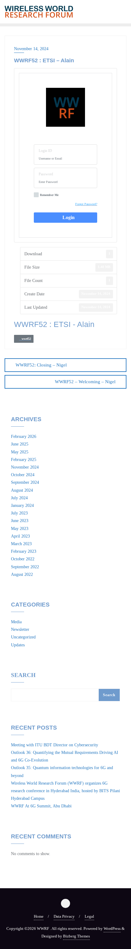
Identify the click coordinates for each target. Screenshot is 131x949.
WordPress (112, 928)
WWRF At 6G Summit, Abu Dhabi (41, 806)
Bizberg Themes (76, 936)
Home (39, 916)
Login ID (45, 151)
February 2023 (23, 551)
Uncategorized (23, 637)
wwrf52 (25, 338)
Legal (89, 916)
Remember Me (49, 195)
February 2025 (23, 459)
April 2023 (20, 536)
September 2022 (25, 567)
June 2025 (19, 444)
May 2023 (19, 528)
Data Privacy (64, 916)
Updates (18, 645)
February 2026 (23, 436)
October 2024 (22, 475)
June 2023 (19, 520)
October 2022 (22, 559)
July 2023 (19, 513)
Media (16, 622)
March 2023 (21, 544)
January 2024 (22, 505)
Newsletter (20, 629)
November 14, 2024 (31, 48)
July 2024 (19, 498)
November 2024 (25, 467)
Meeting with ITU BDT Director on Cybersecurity (54, 745)
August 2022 (22, 574)
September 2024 (25, 482)
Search (23, 675)
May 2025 (19, 452)
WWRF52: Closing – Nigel (41, 365)
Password (46, 174)
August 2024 (22, 490)
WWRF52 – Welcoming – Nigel (85, 381)
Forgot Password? (86, 204)
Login (67, 217)
